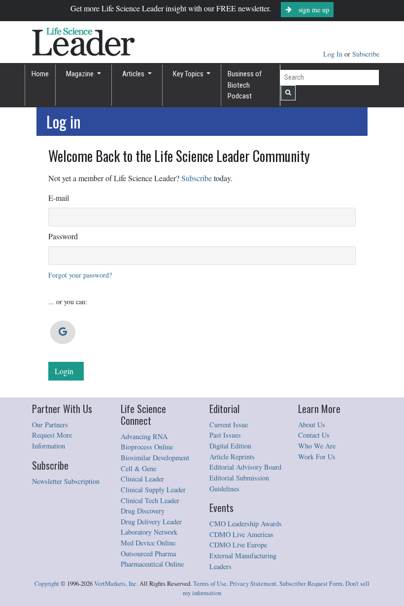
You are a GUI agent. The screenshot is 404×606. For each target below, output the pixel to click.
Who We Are (317, 445)
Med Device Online (148, 542)
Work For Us (317, 456)
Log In (333, 54)
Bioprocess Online (147, 446)
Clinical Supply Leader (153, 489)
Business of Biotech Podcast (245, 84)
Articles (134, 73)
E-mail (58, 197)
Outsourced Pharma (148, 553)
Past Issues (225, 435)
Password (63, 236)
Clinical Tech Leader (150, 500)
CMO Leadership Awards (245, 523)
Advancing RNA (144, 436)
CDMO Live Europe (238, 544)
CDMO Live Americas (241, 534)
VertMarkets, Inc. (116, 583)
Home (40, 73)
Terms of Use (210, 583)
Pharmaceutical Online (152, 564)
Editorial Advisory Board (245, 467)
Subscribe (365, 54)
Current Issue (228, 424)
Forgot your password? (80, 275)
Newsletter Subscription (66, 481)
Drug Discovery (143, 510)
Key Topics (189, 73)
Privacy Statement (253, 583)
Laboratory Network (149, 532)
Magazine (80, 73)
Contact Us (314, 435)
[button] (62, 332)
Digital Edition (230, 445)
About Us (311, 424)
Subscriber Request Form (310, 583)
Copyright (46, 583)
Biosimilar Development (155, 457)
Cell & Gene (138, 468)
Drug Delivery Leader (151, 521)
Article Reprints (232, 456)
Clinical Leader (142, 478)
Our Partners (50, 424)
